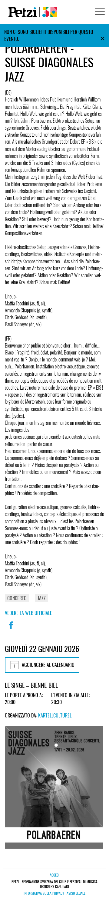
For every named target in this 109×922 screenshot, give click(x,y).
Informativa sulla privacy (44, 893)
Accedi (54, 874)
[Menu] (98, 12)
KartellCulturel (54, 715)
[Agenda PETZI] (31, 12)
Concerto (17, 598)
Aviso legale (76, 893)
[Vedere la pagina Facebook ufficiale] (11, 629)
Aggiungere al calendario (48, 664)
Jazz (42, 598)
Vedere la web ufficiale (28, 613)
